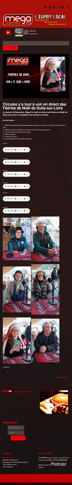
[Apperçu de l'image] (36, 76)
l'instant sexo (42, 460)
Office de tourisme (45, 465)
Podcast (58, 463)
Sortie (41, 467)
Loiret (49, 460)
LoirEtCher (55, 460)
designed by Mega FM (62, 477)
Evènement (65, 458)
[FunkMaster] (54, 402)
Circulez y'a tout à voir (54, 458)
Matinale (63, 460)
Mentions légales (8, 458)
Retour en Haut (63, 377)
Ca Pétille (42, 458)
